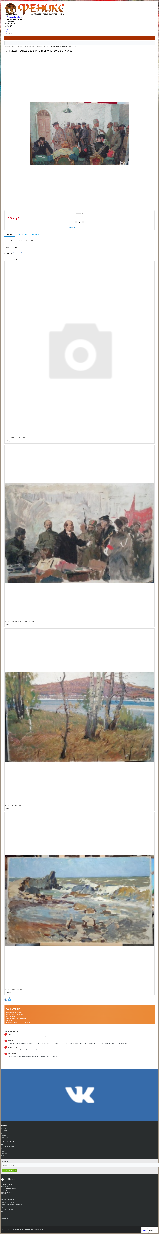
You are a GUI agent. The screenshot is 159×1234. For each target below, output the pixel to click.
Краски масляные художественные (12, 1205)
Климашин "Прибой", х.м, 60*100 (13, 989)
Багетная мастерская (7, 1147)
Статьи (3, 1151)
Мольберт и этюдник (7, 1202)
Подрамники (5, 1207)
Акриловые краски (7, 1209)
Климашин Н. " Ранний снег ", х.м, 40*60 (15, 437)
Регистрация (13, 30)
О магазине (4, 1135)
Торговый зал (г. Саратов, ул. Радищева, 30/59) (15, 252)
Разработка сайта (38, 1229)
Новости (3, 1128)
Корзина (8, 31)
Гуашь (3, 1214)
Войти (7, 30)
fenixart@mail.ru (14, 17)
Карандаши (4, 1218)
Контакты (4, 1153)
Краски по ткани (6, 1216)
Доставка (4, 1133)
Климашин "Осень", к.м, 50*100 (13, 805)
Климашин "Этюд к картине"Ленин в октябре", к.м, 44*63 (19, 621)
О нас (2, 1144)
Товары (3, 1155)
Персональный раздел (7, 1199)
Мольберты (4, 1137)
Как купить (4, 1131)
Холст (2, 1211)
